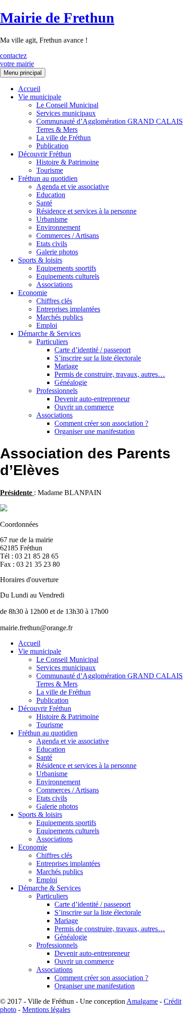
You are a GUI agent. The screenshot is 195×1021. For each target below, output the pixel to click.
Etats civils (51, 244)
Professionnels (57, 390)
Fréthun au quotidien (48, 178)
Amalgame (142, 1001)
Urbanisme (52, 219)
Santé (44, 203)
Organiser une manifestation (94, 431)
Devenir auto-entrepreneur (92, 399)
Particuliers (52, 341)
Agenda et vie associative (72, 186)
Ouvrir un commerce (84, 407)
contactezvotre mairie (17, 60)
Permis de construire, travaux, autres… (109, 374)
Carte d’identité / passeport (92, 350)
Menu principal (23, 72)
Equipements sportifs (66, 268)
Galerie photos (57, 252)
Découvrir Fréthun (44, 154)
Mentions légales (46, 1009)
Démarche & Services (49, 333)
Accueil (29, 88)
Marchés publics (59, 317)
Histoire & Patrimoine (67, 162)
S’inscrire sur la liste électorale (97, 358)
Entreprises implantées (68, 309)
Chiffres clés (54, 301)
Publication (52, 146)
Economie (32, 293)
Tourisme (49, 170)
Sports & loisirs (40, 260)
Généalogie (70, 382)
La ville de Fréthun (63, 137)
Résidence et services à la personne (86, 211)
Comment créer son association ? (101, 423)
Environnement (58, 227)
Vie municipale (39, 97)
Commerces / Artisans (67, 235)
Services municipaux (66, 113)
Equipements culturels (67, 276)
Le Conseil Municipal (67, 105)
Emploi (46, 325)
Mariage (66, 366)
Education (50, 195)
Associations (54, 284)
